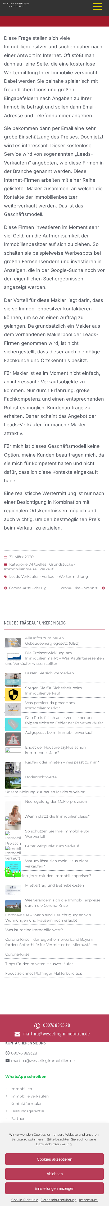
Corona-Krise (17, 954)
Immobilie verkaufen (30, 1096)
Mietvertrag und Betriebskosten (54, 885)
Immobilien (21, 1088)
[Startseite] (42, 5)
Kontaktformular (26, 1103)
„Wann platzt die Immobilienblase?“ (57, 816)
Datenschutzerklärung (54, 1144)
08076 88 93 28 (56, 1025)
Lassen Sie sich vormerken (49, 673)
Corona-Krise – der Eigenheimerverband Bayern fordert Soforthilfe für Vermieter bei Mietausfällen (51, 942)
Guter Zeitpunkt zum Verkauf (52, 846)
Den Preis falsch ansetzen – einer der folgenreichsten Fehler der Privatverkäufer (64, 720)
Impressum (88, 1200)
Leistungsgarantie (27, 1111)
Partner (18, 1118)
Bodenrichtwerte (41, 777)
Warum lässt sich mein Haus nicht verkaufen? (56, 863)
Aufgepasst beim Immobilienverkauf (59, 732)
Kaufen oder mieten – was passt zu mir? (62, 762)
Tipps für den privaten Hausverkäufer (39, 963)
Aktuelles (37, 564)
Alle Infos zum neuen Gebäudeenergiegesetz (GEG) (52, 641)
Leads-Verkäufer (24, 576)
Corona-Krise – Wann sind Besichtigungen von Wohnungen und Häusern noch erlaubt (48, 918)
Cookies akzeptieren (54, 1159)
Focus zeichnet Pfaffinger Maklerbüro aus (43, 973)
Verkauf (46, 569)
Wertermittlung (73, 576)
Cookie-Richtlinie (24, 1200)
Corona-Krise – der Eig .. (28, 588)
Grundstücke (61, 564)
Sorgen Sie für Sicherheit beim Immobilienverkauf (53, 691)
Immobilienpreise (20, 569)
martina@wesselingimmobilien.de (56, 1033)
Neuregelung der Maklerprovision (56, 801)
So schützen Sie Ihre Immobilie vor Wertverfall (57, 834)
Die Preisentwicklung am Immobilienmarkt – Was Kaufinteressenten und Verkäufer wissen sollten (54, 658)
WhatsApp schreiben (26, 1076)
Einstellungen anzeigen (54, 1188)
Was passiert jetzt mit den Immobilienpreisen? (48, 875)
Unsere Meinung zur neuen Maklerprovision (45, 791)
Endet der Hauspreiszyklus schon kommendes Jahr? (55, 750)
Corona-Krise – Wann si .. (80, 588)
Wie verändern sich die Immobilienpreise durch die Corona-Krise (62, 903)
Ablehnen (55, 1174)
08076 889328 (24, 1053)
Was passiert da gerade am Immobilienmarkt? (50, 705)
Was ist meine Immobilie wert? (34, 929)
